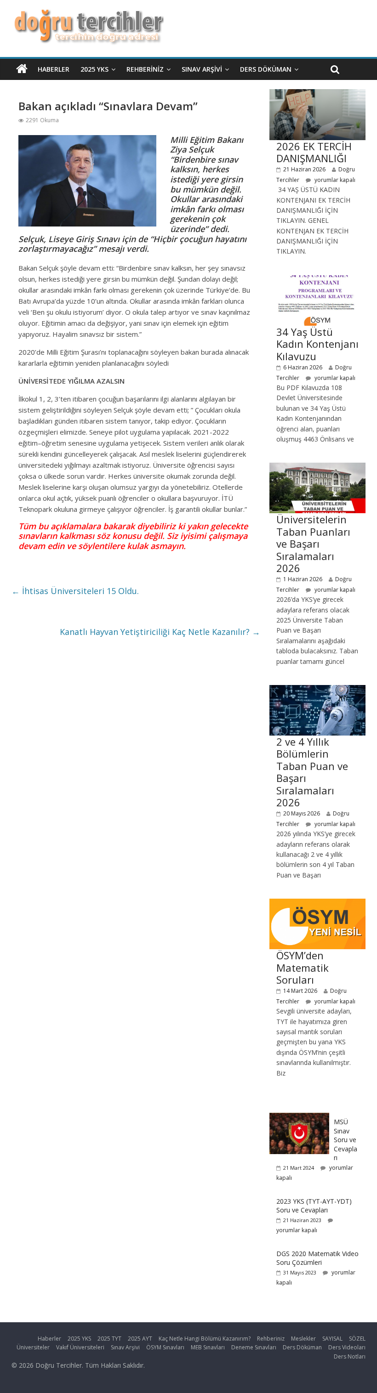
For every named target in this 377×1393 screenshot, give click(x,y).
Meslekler (303, 1338)
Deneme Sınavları (253, 1347)
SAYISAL (332, 1338)
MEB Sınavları (208, 1347)
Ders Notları (350, 1356)
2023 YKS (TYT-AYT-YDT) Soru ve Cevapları (314, 1206)
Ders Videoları (347, 1347)
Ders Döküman (265, 69)
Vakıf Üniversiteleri (80, 1347)
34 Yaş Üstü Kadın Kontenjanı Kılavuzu (317, 344)
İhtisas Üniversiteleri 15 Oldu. (75, 590)
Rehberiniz (145, 69)
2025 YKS (94, 69)
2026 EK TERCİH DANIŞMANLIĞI (314, 152)
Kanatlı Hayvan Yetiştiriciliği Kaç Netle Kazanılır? (160, 631)
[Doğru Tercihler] (87, 15)
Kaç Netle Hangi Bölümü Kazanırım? (205, 1338)
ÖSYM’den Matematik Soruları (302, 967)
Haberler (53, 69)
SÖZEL (357, 1338)
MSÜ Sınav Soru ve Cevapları (345, 1139)
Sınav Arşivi (202, 69)
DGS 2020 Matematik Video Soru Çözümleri (317, 1258)
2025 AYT (140, 1338)
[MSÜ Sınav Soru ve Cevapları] (299, 1117)
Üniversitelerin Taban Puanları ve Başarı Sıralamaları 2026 (313, 543)
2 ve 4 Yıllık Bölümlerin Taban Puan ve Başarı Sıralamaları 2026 (312, 772)
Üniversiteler (33, 1347)
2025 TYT (109, 1338)
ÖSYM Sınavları (165, 1347)
